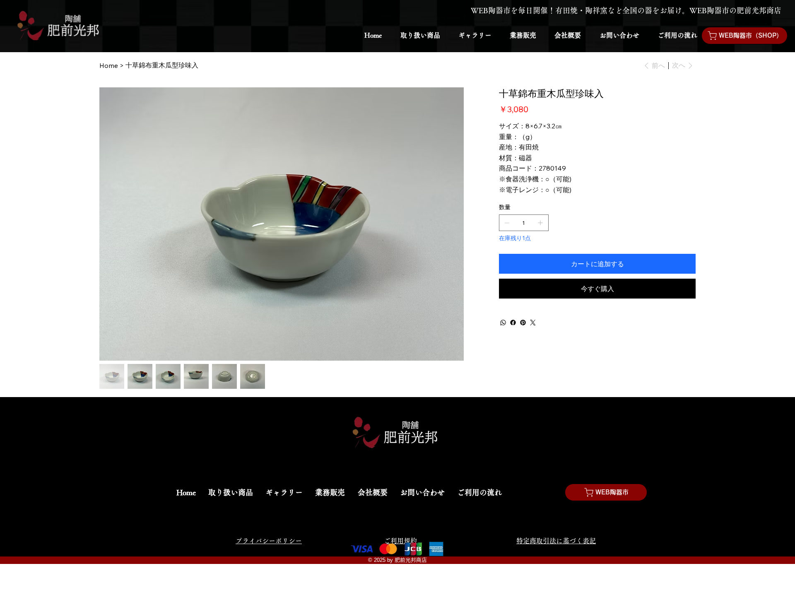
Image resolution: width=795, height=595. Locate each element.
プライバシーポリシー (269, 540)
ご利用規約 (400, 540)
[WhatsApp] (503, 322)
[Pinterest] (523, 322)
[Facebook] (513, 322)
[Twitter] (533, 322)
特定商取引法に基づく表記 (556, 540)
